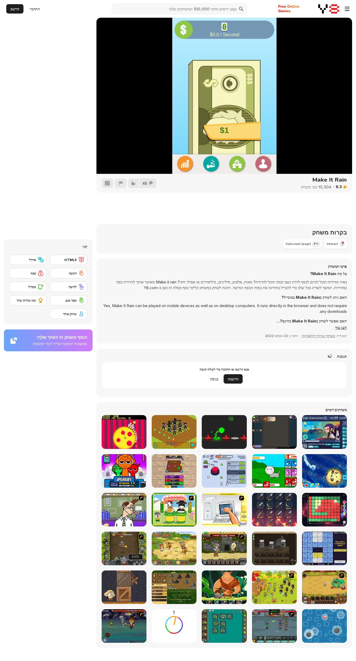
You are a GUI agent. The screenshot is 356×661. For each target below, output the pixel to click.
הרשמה (233, 379)
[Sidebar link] (347, 9)
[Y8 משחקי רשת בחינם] (328, 9)
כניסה (214, 379)
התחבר (35, 9)
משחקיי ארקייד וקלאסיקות (318, 336)
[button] (341, 327)
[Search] (241, 9)
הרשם (14, 9)
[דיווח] (120, 183)
